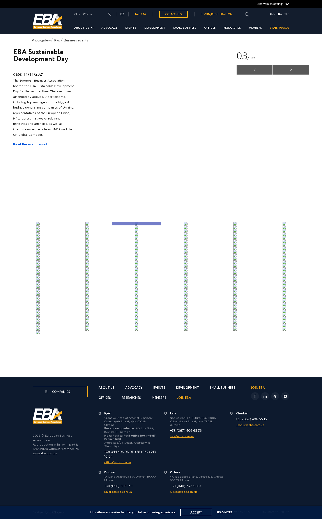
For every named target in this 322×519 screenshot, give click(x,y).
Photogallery (41, 40)
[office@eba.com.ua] (122, 14)
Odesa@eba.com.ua (184, 492)
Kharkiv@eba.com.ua (250, 425)
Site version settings (270, 3)
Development (154, 28)
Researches (232, 28)
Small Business (184, 28)
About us (81, 28)
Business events (76, 40)
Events (130, 28)
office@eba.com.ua (117, 462)
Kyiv (57, 40)
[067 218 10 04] (110, 14)
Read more (224, 512)
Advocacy (109, 28)
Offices (210, 28)
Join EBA (140, 14)
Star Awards (279, 28)
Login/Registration (216, 14)
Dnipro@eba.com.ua (118, 492)
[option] (173, 132)
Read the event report (30, 144)
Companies (173, 14)
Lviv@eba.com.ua (182, 436)
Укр (286, 14)
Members (255, 28)
